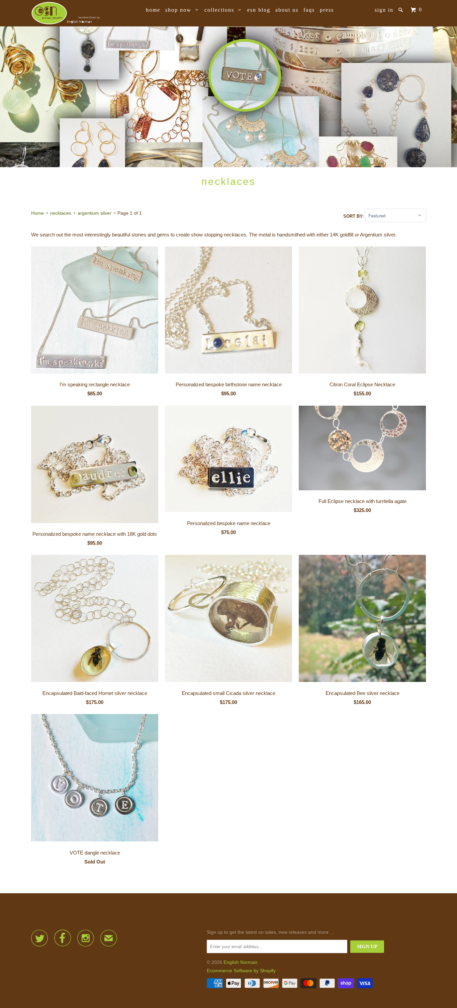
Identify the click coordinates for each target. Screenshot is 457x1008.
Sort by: (354, 215)
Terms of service (256, 913)
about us (286, 10)
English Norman (240, 962)
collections (221, 10)
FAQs (309, 10)
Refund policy (304, 913)
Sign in (384, 10)
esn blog (258, 10)
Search (216, 913)
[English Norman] (65, 13)
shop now (180, 10)
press (327, 10)
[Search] (401, 10)
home (153, 10)
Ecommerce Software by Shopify (241, 970)
